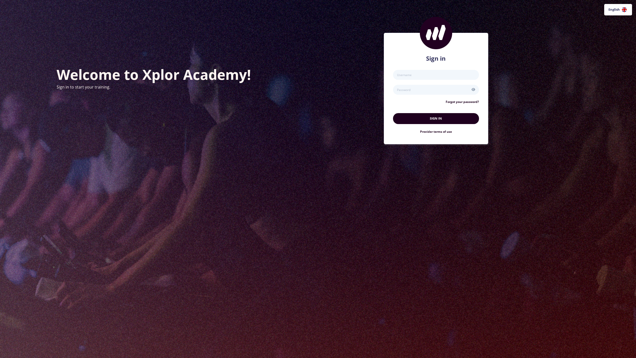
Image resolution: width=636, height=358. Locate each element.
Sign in (436, 118)
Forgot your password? (462, 102)
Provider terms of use (436, 132)
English (614, 9)
